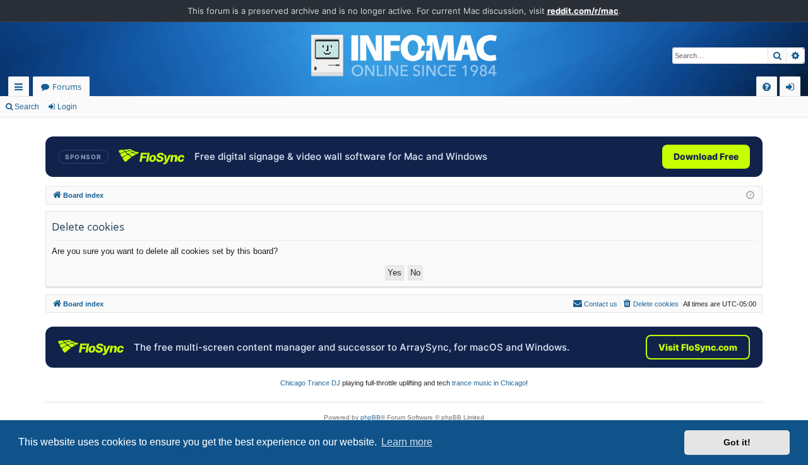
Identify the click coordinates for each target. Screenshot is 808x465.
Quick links (21, 89)
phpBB (370, 417)
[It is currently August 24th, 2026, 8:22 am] (750, 195)
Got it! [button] (737, 442)
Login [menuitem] (792, 89)
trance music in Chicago (489, 383)
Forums (66, 86)
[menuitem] (766, 87)
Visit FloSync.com (697, 347)
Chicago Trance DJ (310, 383)
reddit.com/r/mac (583, 11)
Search (27, 106)
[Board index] (404, 55)
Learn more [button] (406, 442)
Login (67, 106)
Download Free (706, 156)
